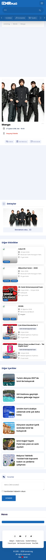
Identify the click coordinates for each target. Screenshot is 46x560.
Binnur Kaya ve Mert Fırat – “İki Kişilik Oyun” (31, 345)
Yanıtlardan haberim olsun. (14, 491)
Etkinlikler (8, 18)
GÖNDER (8, 498)
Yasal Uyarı (12, 543)
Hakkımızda (20, 541)
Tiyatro (34, 18)
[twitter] (31, 536)
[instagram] (15, 536)
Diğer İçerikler (9, 368)
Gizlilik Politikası (31, 541)
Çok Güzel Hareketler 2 (28, 325)
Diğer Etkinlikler (10, 242)
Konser (6, 262)
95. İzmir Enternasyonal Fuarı (30, 287)
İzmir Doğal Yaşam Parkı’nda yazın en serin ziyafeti (28, 444)
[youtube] (20, 536)
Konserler (21, 18)
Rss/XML (35, 543)
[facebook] (25, 536)
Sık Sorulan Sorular (24, 543)
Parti (13, 319)
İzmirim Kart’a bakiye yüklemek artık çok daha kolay (28, 411)
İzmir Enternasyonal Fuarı (28, 329)
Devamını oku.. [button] (22, 230)
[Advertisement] (23, 50)
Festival (6, 281)
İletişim (11, 541)
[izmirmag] (9, 3)
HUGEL (21, 306)
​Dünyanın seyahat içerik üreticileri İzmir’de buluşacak (28, 428)
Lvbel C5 (21, 249)
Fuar (5, 300)
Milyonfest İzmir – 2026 (28, 268)
